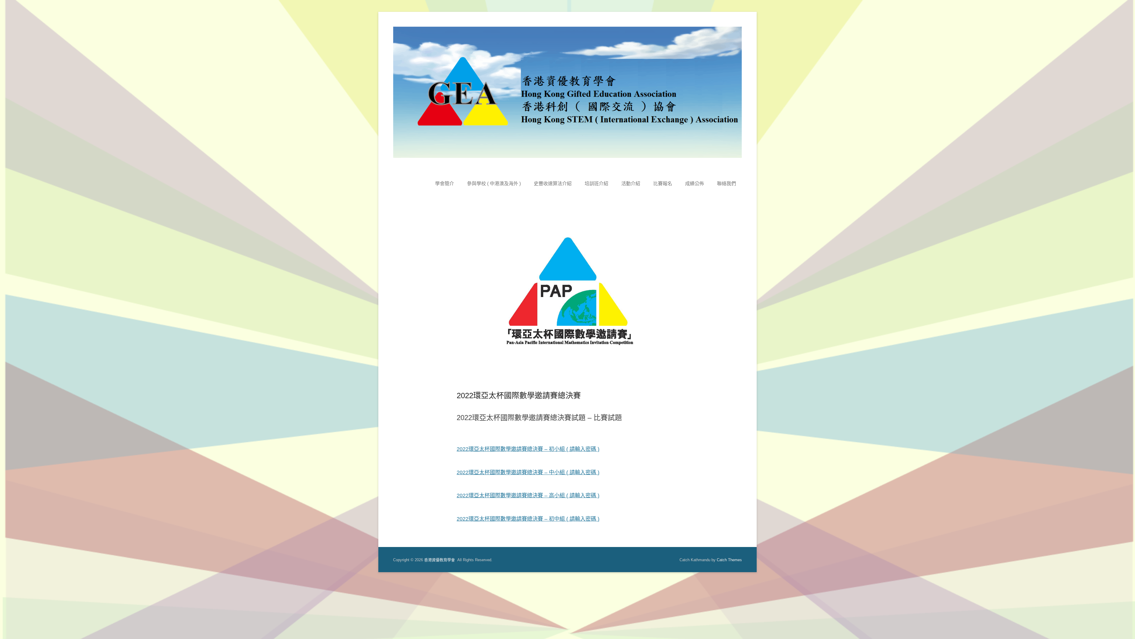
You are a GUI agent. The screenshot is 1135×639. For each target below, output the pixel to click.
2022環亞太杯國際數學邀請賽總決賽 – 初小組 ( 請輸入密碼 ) (528, 449)
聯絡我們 (726, 183)
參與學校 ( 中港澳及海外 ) (494, 183)
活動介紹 (630, 183)
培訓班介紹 (596, 183)
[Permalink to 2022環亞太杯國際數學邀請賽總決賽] (567, 300)
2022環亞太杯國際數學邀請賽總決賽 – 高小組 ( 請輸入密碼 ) (528, 495)
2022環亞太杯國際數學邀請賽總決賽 (519, 395)
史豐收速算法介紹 (553, 183)
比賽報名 (662, 183)
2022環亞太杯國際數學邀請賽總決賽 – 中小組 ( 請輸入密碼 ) (528, 472)
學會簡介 (444, 183)
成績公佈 (694, 183)
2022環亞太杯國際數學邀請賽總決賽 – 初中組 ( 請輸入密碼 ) (528, 519)
